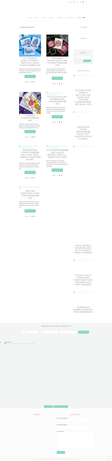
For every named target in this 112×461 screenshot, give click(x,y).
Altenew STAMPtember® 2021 (30, 118)
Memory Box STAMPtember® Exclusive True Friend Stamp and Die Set (30, 155)
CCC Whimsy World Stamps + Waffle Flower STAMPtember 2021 (30, 61)
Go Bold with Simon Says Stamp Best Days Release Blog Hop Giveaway (83, 280)
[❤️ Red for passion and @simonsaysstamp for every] (65, 366)
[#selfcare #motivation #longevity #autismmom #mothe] (9, 348)
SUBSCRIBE (70, 1)
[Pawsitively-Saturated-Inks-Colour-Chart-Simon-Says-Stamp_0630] (30, 188)
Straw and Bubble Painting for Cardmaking (83, 309)
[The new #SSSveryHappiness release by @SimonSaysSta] (84, 359)
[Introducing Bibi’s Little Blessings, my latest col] (28, 375)
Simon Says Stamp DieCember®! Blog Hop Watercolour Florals (83, 133)
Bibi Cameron (56, 10)
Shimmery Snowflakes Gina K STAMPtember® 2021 (57, 61)
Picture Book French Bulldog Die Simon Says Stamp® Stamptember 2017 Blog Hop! (83, 97)
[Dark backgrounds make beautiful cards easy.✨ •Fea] (47, 363)
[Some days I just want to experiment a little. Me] (103, 364)
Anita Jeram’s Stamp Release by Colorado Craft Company (83, 249)
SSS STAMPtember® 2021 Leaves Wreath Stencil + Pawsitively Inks (57, 153)
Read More (30, 76)
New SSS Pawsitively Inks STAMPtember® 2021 (30, 194)
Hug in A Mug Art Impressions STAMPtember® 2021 (57, 100)
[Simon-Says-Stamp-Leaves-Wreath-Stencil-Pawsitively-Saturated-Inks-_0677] (57, 148)
